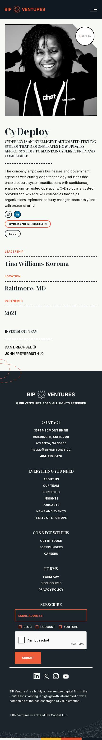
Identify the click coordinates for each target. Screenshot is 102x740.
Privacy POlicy (51, 589)
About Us (51, 479)
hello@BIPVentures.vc (51, 449)
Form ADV (51, 576)
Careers (51, 553)
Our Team (51, 485)
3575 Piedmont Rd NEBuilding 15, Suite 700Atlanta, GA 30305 (51, 437)
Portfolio (51, 492)
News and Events (51, 511)
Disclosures (51, 583)
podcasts (51, 505)
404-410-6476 (51, 456)
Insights (51, 498)
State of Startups (51, 517)
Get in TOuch (51, 541)
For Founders (51, 547)
